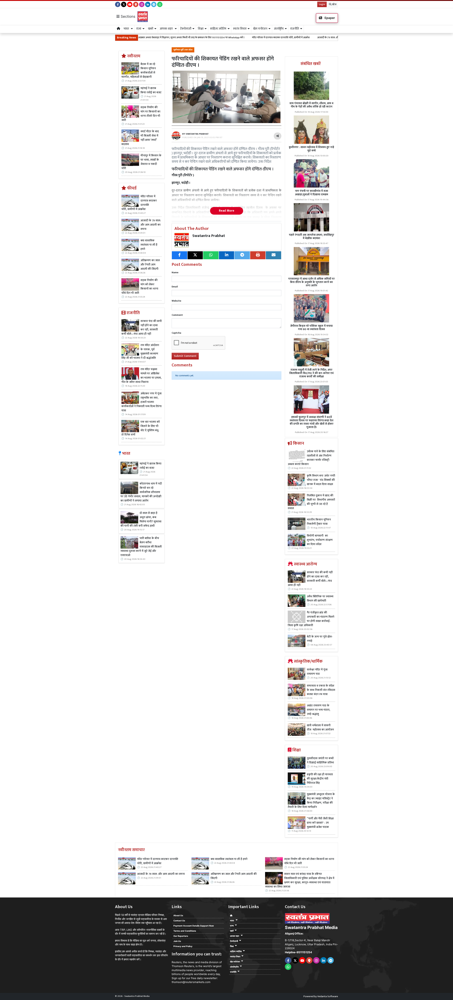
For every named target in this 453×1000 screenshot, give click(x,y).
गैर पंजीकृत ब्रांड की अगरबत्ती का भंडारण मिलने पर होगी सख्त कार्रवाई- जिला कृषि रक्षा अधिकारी (311, 619)
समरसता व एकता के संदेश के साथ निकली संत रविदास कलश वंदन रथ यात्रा (321, 690)
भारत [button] (127, 28)
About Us (178, 915)
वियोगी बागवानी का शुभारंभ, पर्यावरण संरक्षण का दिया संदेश (320, 540)
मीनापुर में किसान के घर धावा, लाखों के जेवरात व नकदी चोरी (141, 162)
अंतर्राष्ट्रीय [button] (279, 28)
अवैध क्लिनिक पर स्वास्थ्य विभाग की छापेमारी (320, 598)
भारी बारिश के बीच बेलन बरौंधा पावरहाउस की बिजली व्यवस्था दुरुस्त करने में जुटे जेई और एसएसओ (141, 546)
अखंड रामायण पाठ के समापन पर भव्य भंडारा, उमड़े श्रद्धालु (318, 710)
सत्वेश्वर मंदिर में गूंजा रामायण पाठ (317, 672)
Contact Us (179, 920)
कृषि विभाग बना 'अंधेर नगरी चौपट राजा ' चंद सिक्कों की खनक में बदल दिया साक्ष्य (321, 480)
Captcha (176, 333)
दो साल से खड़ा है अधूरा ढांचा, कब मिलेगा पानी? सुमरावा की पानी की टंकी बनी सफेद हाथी (141, 519)
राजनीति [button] (294, 28)
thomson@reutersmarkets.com (191, 982)
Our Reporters (180, 936)
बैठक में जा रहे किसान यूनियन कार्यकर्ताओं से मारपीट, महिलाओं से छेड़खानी (138, 70)
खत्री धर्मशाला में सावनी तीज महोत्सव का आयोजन (321, 727)
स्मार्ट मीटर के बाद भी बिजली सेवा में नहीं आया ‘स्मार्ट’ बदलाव (140, 137)
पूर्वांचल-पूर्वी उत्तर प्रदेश (183, 50)
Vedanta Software (327, 996)
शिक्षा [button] (200, 28)
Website (176, 301)
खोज (333, 4)
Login (322, 4)
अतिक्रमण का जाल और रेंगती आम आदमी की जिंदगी (150, 264)
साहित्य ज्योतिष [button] (218, 28)
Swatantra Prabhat (208, 236)
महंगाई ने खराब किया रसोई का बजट (151, 90)
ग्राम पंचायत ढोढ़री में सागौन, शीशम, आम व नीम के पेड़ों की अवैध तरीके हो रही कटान (311, 105)
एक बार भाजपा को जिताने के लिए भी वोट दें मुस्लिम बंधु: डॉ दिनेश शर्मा (140, 428)
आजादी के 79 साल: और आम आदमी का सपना (277, 37)
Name (175, 272)
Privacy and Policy (182, 946)
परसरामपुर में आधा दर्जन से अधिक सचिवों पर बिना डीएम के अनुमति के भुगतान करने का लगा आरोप (311, 282)
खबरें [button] (150, 28)
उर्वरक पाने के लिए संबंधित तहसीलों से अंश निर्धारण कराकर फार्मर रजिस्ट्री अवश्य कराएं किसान (311, 457)
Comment (177, 315)
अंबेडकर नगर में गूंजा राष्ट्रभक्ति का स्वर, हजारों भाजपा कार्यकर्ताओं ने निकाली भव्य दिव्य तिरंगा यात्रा (141, 402)
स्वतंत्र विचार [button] (239, 28)
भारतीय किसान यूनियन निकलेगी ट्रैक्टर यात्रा (319, 522)
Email (175, 286)
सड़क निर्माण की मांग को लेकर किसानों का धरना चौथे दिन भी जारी (139, 286)
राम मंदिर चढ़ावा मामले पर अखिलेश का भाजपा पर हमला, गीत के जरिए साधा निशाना (141, 375)
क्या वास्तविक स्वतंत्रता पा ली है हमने (322, 37)
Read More (226, 210)
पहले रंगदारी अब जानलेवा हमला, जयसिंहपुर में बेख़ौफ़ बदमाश (311, 237)
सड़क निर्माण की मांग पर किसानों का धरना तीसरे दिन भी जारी (140, 113)
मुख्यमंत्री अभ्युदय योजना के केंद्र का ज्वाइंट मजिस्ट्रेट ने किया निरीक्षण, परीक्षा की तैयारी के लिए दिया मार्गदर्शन (311, 800)
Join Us (177, 941)
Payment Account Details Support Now (193, 925)
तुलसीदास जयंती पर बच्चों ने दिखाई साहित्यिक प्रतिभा (320, 760)
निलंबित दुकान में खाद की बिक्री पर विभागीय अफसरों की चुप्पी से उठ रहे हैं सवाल (311, 502)
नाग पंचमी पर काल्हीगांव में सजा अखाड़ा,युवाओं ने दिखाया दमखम (311, 193)
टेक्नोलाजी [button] (185, 28)
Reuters (177, 962)
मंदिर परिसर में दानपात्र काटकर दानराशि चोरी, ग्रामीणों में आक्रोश (220, 37)
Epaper (329, 18)
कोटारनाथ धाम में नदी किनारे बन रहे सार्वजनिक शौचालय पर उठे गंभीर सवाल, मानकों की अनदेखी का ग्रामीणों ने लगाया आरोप (141, 492)
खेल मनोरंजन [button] (260, 28)
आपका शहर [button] (166, 28)
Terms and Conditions (184, 931)
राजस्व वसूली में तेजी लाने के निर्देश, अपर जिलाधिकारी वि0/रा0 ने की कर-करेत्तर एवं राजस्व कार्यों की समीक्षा (311, 373)
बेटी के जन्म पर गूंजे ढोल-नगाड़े (320, 639)
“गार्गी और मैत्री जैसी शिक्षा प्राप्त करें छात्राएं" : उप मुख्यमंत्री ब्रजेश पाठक (320, 823)
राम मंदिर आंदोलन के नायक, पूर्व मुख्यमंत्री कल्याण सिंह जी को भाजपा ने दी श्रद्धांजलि (140, 351)
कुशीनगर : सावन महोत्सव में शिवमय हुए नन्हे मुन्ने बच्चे (311, 149)
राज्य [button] (138, 28)
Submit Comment (185, 356)
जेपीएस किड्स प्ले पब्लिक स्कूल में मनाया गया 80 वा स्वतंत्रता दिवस (311, 328)
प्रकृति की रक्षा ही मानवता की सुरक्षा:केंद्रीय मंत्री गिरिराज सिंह (320, 778)
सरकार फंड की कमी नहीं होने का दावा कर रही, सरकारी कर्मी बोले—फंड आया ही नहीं (141, 327)
